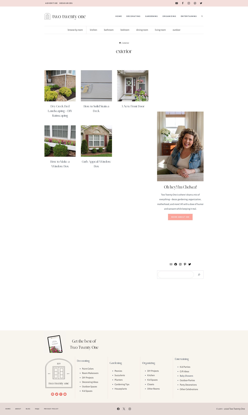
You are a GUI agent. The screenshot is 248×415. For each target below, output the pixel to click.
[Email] (176, 3)
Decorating (133, 16)
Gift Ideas (184, 371)
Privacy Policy (51, 409)
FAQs (37, 409)
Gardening (151, 16)
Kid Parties (185, 367)
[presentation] (60, 85)
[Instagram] (188, 3)
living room (160, 30)
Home (118, 16)
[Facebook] (182, 3)
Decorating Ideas (90, 382)
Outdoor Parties (187, 380)
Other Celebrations (189, 389)
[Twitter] (201, 3)
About (18, 409)
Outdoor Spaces (89, 386)
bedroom (125, 30)
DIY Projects (88, 377)
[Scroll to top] (241, 404)
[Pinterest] (194, 3)
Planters (119, 380)
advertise (51, 3)
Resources (66, 3)
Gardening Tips (122, 384)
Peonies (118, 371)
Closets (150, 384)
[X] (124, 408)
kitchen (93, 30)
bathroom (109, 30)
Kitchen (151, 375)
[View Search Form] (202, 16)
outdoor (176, 30)
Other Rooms (153, 389)
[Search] (199, 274)
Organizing (169, 16)
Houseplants (121, 389)
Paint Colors (88, 369)
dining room (142, 30)
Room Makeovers (90, 373)
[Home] (120, 43)
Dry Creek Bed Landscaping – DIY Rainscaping (60, 110)
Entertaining (189, 16)
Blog (28, 409)
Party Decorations (188, 385)
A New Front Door (133, 106)
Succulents (120, 375)
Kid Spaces (87, 391)
